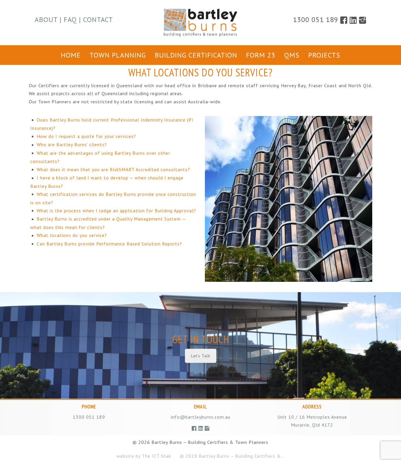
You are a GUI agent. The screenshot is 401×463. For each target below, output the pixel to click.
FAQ (70, 19)
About (46, 19)
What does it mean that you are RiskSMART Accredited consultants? (113, 169)
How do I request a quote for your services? (86, 136)
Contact (98, 19)
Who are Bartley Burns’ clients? (72, 144)
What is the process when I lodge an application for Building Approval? (116, 210)
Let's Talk (200, 355)
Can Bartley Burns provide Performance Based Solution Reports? (109, 244)
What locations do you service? (72, 235)
